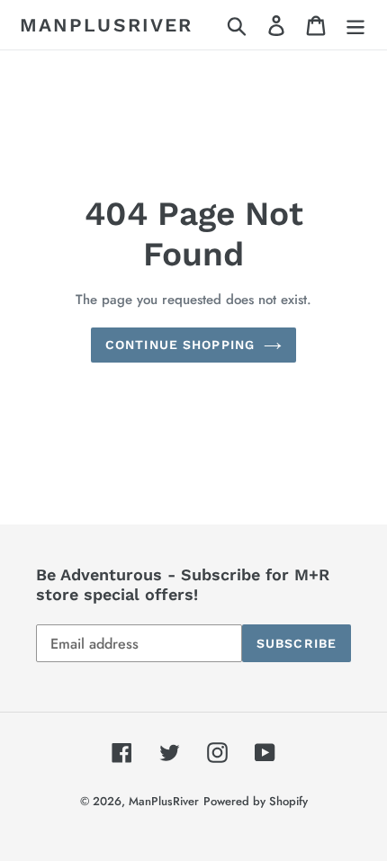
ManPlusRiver (106, 24)
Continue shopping (180, 344)
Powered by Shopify (255, 801)
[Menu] (355, 24)
